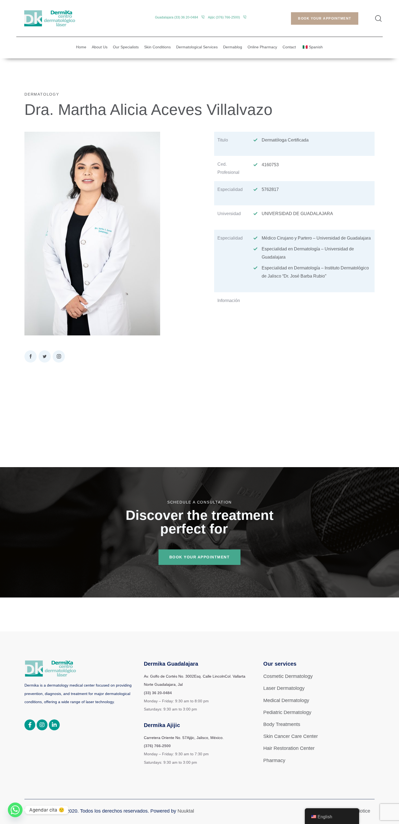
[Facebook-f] (29, 724)
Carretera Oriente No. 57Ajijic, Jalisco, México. (184, 737)
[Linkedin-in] (54, 724)
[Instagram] (42, 724)
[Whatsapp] (15, 810)
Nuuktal (186, 811)
